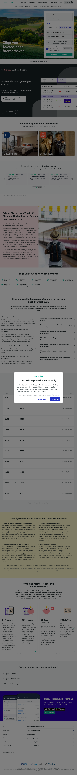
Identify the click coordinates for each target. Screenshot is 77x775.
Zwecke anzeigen (43, 399)
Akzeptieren (55, 399)
